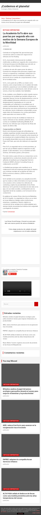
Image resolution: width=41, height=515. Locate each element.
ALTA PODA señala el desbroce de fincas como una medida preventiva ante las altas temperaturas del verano (19, 337)
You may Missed (10, 361)
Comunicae (11, 212)
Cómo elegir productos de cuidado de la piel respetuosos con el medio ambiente (22, 230)
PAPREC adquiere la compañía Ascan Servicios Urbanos (20, 331)
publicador (6, 46)
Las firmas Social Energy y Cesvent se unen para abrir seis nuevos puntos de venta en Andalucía (20, 222)
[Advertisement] (17, 250)
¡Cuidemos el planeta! (15, 6)
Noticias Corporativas (11, 30)
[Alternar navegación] (3, 14)
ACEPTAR (20, 513)
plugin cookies (36, 512)
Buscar (36, 304)
